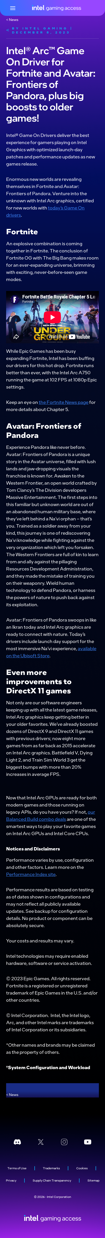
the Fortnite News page (63, 402)
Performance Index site (31, 874)
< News (12, 19)
